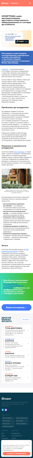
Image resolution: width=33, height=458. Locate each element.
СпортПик (5, 69)
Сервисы (14, 3)
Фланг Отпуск (6, 423)
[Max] (6, 410)
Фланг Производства (21, 418)
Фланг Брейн (19, 420)
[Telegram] (3, 410)
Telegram (13, 438)
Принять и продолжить (16, 453)
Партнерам (5, 438)
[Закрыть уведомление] (29, 442)
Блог (3, 433)
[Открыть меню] (30, 3)
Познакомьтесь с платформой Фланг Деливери (13, 286)
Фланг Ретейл (6, 420)
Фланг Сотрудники (21, 423)
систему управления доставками (15, 250)
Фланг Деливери (19, 152)
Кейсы (3, 435)
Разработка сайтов (8, 426)
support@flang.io (15, 433)
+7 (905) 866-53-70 (16, 435)
